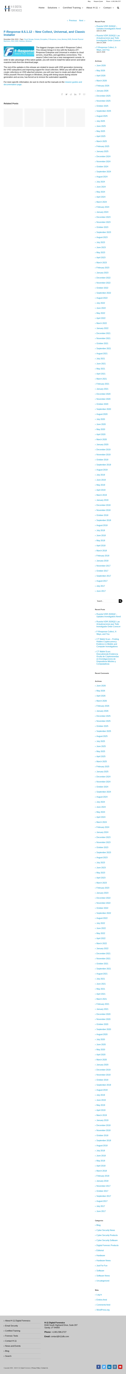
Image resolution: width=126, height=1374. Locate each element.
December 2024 (103, 156)
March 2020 (101, 439)
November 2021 (103, 338)
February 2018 (102, 556)
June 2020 (101, 424)
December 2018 (103, 505)
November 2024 (103, 161)
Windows (29, 41)
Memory (64, 39)
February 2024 (102, 207)
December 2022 (103, 278)
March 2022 (101, 323)
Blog (98, 1225)
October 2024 (102, 167)
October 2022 (102, 288)
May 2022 (100, 313)
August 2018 (102, 525)
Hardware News (103, 1261)
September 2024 (103, 172)
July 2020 (100, 419)
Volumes (22, 41)
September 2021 (103, 348)
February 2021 (102, 384)
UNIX (16, 41)
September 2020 (103, 409)
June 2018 (101, 535)
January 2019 (102, 500)
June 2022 (101, 308)
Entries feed (101, 1300)
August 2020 (102, 414)
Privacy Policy (36, 1368)
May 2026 (100, 71)
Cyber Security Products (107, 1235)
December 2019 (103, 450)
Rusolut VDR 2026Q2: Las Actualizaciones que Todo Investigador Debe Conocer (108, 38)
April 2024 (100, 197)
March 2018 (101, 551)
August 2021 (102, 353)
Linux (59, 39)
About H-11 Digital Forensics (17, 1321)
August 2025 (102, 116)
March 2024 (101, 202)
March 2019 (101, 495)
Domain (37, 39)
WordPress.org (103, 1310)
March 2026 (101, 81)
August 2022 (102, 298)
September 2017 (103, 576)
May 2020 (100, 429)
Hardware (100, 1255)
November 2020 (103, 399)
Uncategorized (102, 1281)
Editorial (100, 1250)
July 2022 (100, 303)
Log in (99, 1295)
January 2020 (102, 444)
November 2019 (103, 455)
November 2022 (103, 283)
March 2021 (101, 379)
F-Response (52, 39)
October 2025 (102, 106)
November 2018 (103, 510)
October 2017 (102, 571)
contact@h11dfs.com (60, 1336)
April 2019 (100, 490)
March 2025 (101, 141)
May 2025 (100, 131)
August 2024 (102, 177)
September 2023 (103, 232)
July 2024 (100, 182)
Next (81, 20)
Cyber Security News (105, 1230)
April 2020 (100, 434)
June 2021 (101, 364)
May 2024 (100, 192)
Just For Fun (101, 1266)
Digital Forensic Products (107, 1245)
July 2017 (100, 586)
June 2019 (101, 480)
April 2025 (100, 136)
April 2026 (100, 76)
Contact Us (44, 1368)
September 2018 (103, 520)
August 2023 (102, 237)
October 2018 (102, 515)
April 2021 (100, 374)
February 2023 (102, 268)
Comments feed (103, 1305)
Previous (73, 20)
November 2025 (103, 101)
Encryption (43, 39)
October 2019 (102, 460)
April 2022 (100, 318)
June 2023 (101, 247)
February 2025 (102, 146)
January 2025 (102, 151)
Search (8, 1356)
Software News (103, 1276)
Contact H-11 (11, 1341)
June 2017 (101, 591)
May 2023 (100, 252)
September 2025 (103, 111)
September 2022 (103, 293)
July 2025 (100, 121)
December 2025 (103, 96)
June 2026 (101, 65)
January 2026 (102, 91)
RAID (69, 39)
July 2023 (100, 242)
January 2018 (102, 561)
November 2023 (103, 222)
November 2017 (103, 566)
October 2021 (102, 343)
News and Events (13, 1346)
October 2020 (102, 404)
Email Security (11, 1326)
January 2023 (102, 273)
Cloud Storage (29, 39)
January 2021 (102, 389)
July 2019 (100, 475)
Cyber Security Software (107, 1240)
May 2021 (100, 369)
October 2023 (102, 227)
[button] (118, 8)
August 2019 (102, 470)
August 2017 (102, 581)
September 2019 (103, 465)
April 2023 (100, 257)
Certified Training (12, 1331)
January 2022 (102, 328)
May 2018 (100, 540)
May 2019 (100, 485)
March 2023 (101, 263)
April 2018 (100, 546)
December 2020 (103, 394)
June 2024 (101, 187)
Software (100, 1271)
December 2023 (103, 217)
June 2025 (101, 126)
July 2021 (100, 359)
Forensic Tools (11, 1336)
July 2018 (100, 530)
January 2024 (102, 212)
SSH (12, 41)
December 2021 (103, 333)
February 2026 (102, 86)
